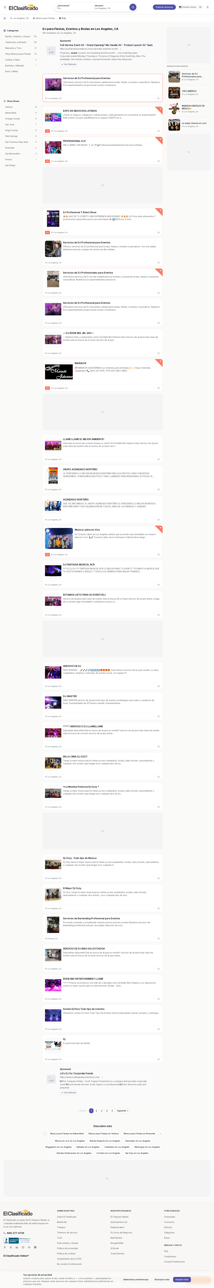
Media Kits (62, 1222)
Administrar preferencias (135, 1279)
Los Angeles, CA (21, 18)
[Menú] (5, 7)
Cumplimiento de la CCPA (69, 1259)
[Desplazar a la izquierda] (45, 1133)
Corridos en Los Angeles (108, 1153)
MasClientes (116, 1238)
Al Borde (114, 1248)
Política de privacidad (67, 1248)
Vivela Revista (117, 1253)
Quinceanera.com (118, 1222)
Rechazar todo (162, 1279)
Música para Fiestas (45, 18)
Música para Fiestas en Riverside (139, 1133)
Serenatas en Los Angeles (137, 1141)
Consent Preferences (174, 1261)
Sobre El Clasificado (66, 1217)
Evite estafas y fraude (67, 1243)
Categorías (169, 1232)
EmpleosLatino (117, 1227)
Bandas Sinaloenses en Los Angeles (74, 1153)
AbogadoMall (116, 1243)
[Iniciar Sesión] (208, 7)
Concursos (169, 1222)
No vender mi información (69, 1264)
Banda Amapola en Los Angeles (105, 1141)
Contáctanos (170, 1256)
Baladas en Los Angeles (88, 1147)
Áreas (167, 1238)
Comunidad (169, 1217)
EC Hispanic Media (119, 1217)
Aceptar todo (182, 1279)
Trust (59, 1238)
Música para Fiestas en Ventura (104, 1133)
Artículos (168, 1227)
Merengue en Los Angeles (147, 1147)
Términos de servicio (67, 1232)
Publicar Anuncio (164, 7)
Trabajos (61, 1227)
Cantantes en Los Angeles (117, 1147)
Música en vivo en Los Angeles (70, 1141)
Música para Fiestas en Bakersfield (67, 1133)
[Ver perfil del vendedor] (47, 142)
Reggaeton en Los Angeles (58, 1147)
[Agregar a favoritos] (158, 98)
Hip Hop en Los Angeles (136, 1153)
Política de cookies (66, 1253)
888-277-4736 (15, 1233)
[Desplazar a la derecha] (160, 1133)
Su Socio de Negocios (121, 1232)
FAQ (166, 1251)
